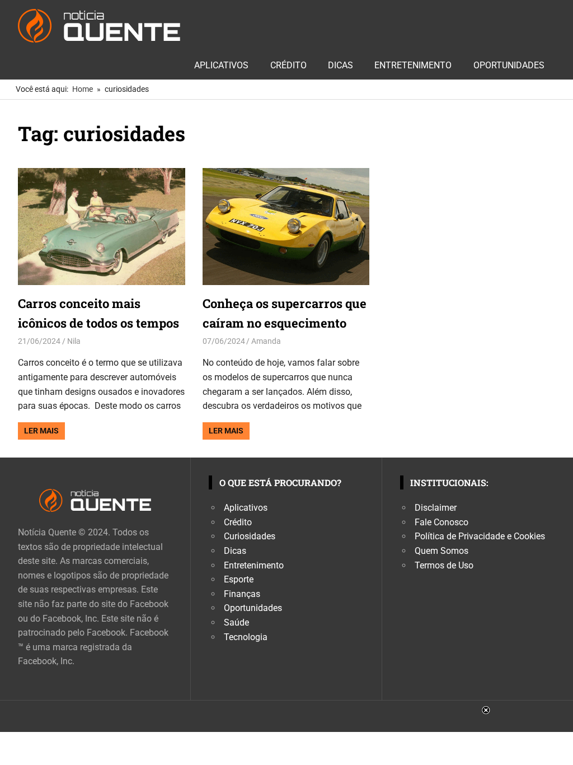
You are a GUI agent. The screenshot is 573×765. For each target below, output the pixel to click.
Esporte (238, 579)
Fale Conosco (441, 522)
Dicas (340, 65)
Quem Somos (441, 550)
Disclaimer (436, 507)
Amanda (266, 341)
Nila (74, 341)
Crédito (288, 65)
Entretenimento (413, 65)
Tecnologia (245, 637)
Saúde (236, 622)
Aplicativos (221, 65)
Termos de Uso (444, 565)
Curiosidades (249, 536)
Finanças (242, 594)
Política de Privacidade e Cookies (480, 536)
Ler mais (41, 430)
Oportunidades (508, 65)
